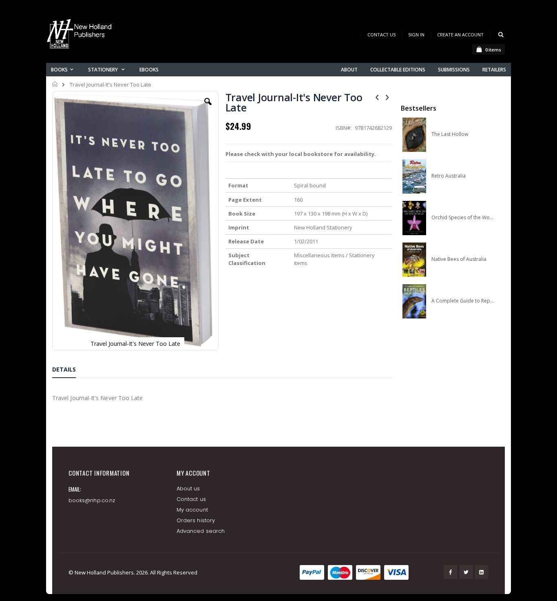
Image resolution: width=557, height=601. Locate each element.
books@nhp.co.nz (92, 500)
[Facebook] (451, 572)
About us (188, 488)
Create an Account (460, 34)
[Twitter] (466, 572)
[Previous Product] (377, 96)
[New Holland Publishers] (80, 35)
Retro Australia (448, 176)
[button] (208, 107)
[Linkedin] (481, 572)
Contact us (191, 499)
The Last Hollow (449, 134)
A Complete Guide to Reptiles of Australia (462, 301)
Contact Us (381, 34)
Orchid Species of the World (462, 217)
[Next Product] (387, 96)
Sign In (416, 34)
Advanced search (201, 531)
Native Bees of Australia (458, 259)
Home (55, 84)
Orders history (196, 520)
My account (192, 510)
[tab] (70, 370)
